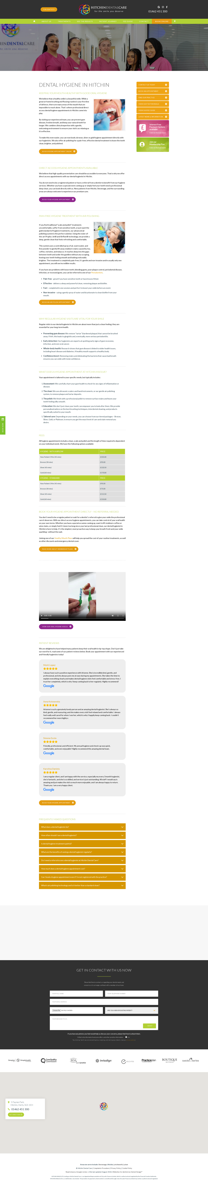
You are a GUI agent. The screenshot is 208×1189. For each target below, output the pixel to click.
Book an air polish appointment (56, 302)
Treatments (64, 21)
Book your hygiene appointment (56, 199)
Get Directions (15, 1114)
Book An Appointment (148, 91)
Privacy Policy (115, 1168)
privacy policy (130, 1040)
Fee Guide (128, 21)
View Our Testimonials (149, 104)
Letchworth (118, 1164)
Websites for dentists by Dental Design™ (127, 1172)
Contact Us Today (147, 85)
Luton (125, 1164)
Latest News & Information (151, 117)
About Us (46, 21)
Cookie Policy (127, 1168)
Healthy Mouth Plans (63, 538)
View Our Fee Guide (147, 110)
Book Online (161, 21)
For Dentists (48, 9)
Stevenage (102, 1164)
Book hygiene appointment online (57, 151)
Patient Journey (108, 21)
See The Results (85, 21)
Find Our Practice (147, 97)
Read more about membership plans (57, 549)
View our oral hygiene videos (55, 626)
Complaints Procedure (101, 1168)
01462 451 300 (157, 11)
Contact (144, 21)
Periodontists (97, 272)
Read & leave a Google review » (77, 1172)
